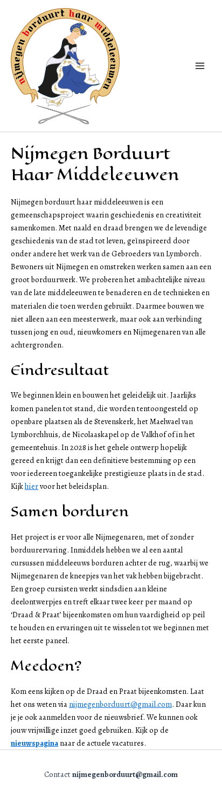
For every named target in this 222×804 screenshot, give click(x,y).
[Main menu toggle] (200, 65)
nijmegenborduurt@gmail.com (120, 704)
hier (31, 486)
